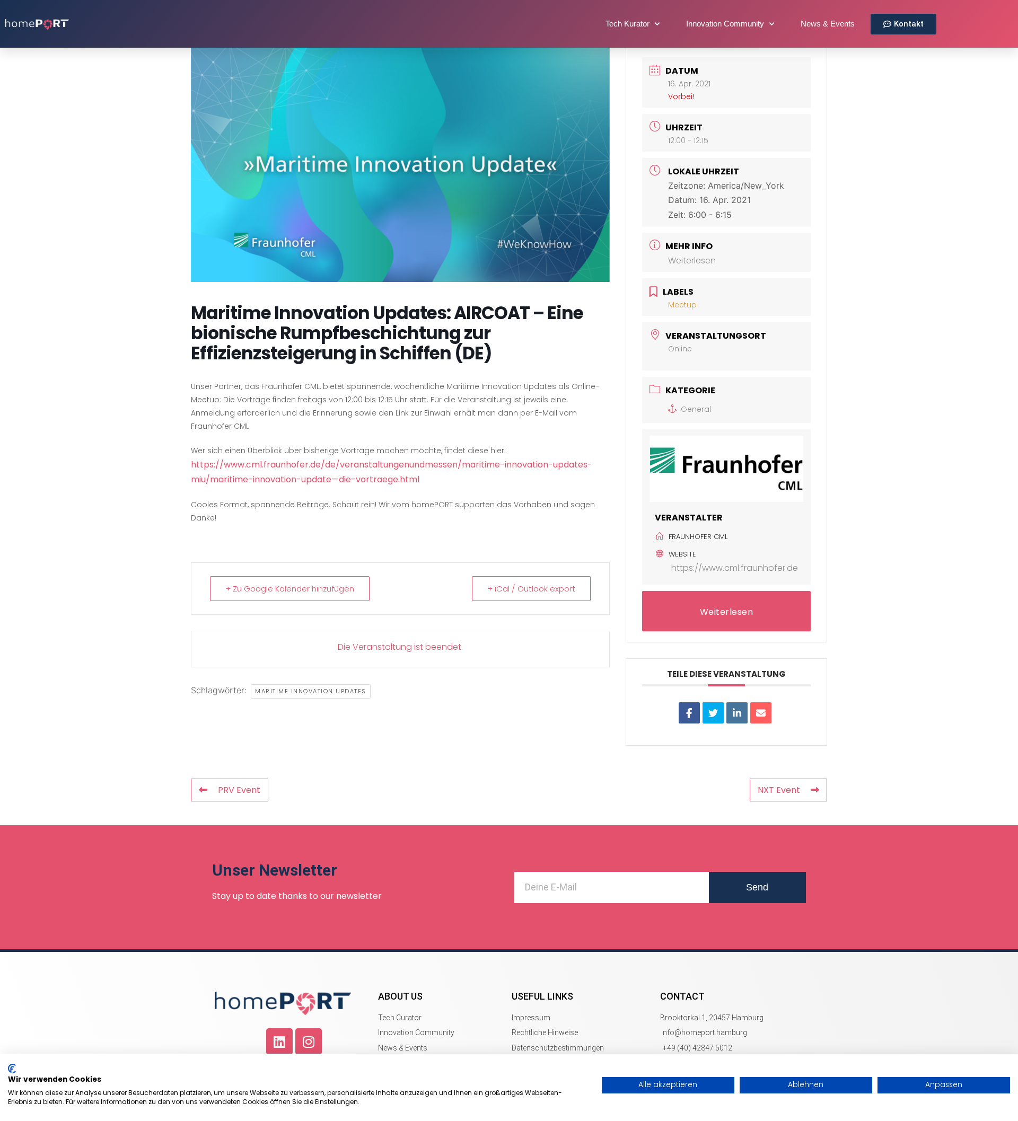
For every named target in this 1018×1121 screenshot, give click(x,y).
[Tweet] (713, 712)
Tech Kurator (627, 23)
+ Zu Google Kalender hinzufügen (289, 588)
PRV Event (239, 790)
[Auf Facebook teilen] (689, 712)
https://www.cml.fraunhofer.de (734, 568)
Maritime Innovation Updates (310, 691)
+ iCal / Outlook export (531, 588)
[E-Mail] (760, 712)
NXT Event (779, 790)
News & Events (828, 23)
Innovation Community (725, 23)
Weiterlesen (692, 260)
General (696, 409)
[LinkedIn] (737, 712)
